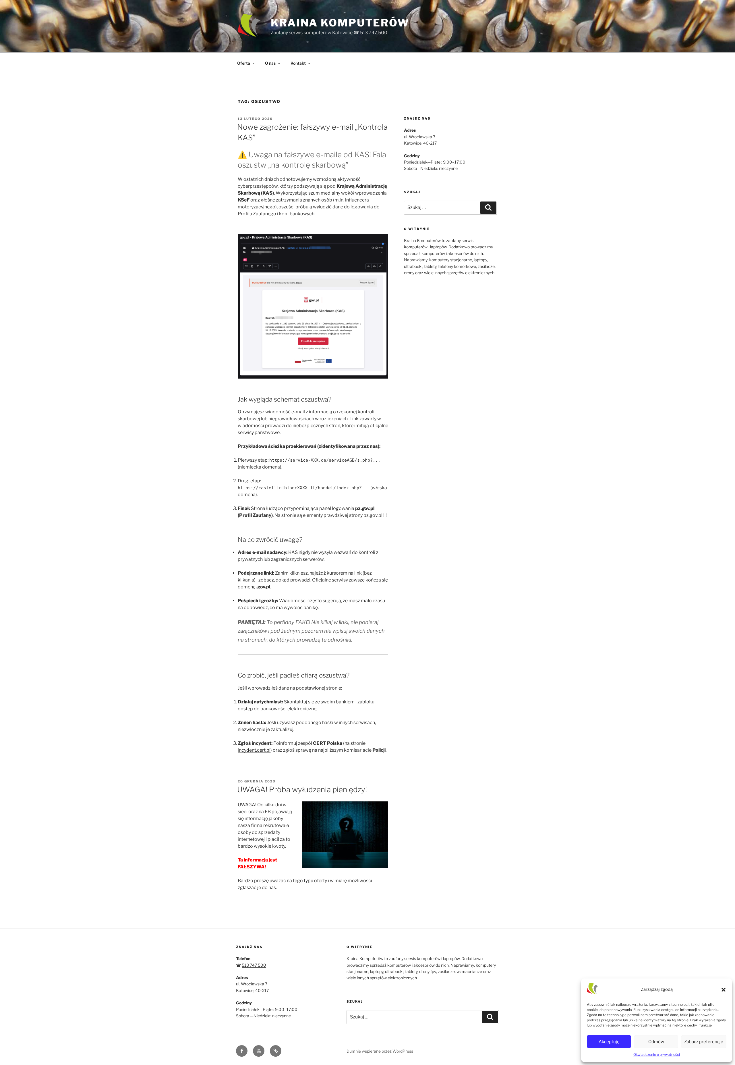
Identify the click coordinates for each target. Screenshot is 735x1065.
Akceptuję (609, 1041)
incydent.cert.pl (254, 750)
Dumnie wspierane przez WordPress (380, 1051)
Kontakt (298, 63)
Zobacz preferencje (703, 1041)
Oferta (243, 63)
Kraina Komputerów (340, 22)
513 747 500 (254, 965)
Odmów (656, 1041)
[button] (723, 990)
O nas (270, 63)
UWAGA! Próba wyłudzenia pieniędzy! (302, 789)
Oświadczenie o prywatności (656, 1054)
